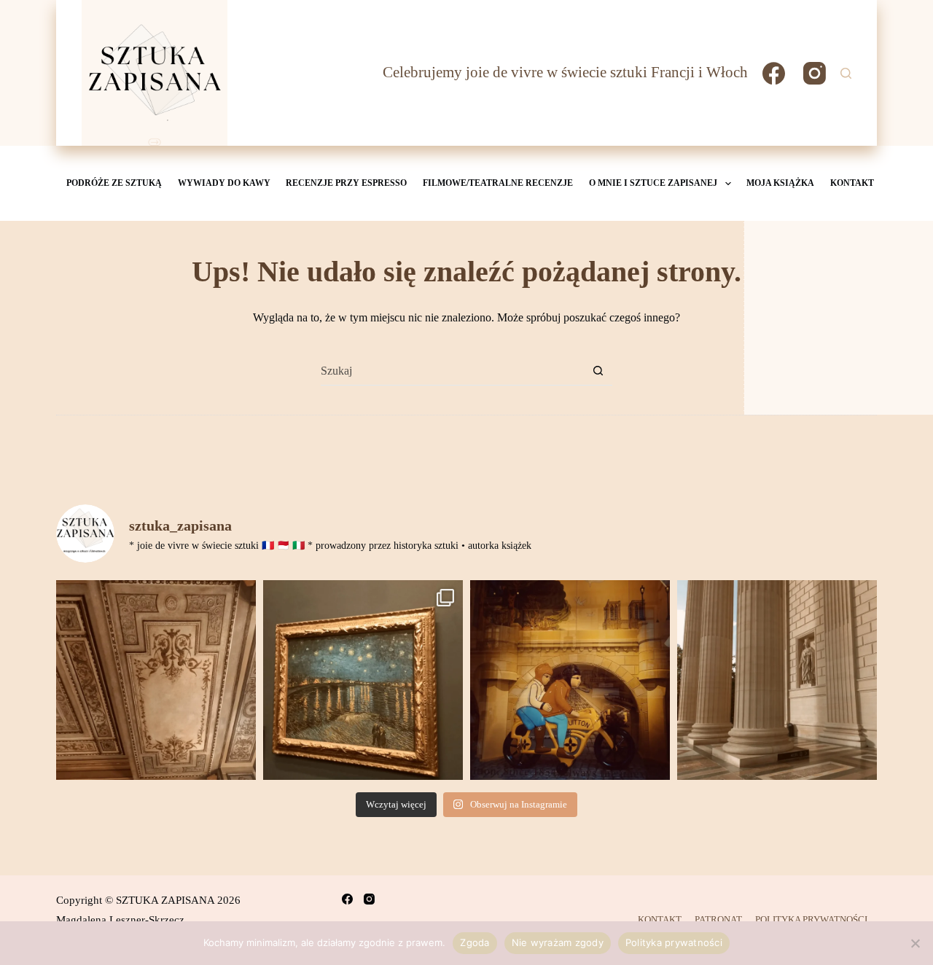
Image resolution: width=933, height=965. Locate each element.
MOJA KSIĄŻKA (780, 183)
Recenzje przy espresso (346, 183)
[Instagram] (814, 73)
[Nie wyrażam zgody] (914, 943)
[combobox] (452, 371)
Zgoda (474, 942)
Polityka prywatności (673, 942)
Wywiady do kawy (224, 183)
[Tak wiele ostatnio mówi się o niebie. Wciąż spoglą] (363, 680)
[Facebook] (773, 73)
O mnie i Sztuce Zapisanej (653, 183)
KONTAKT (852, 183)
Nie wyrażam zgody (558, 942)
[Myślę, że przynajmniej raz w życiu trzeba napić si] (156, 680)
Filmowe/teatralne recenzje (498, 183)
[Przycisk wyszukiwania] (598, 370)
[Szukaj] (845, 73)
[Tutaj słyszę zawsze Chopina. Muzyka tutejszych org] (777, 680)
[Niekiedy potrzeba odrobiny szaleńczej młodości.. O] (570, 680)
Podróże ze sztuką (114, 183)
